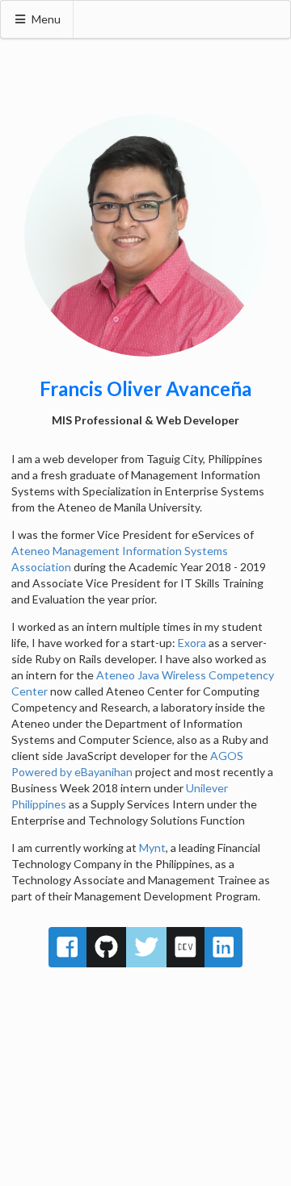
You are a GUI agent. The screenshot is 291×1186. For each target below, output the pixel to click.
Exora (192, 642)
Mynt (152, 847)
